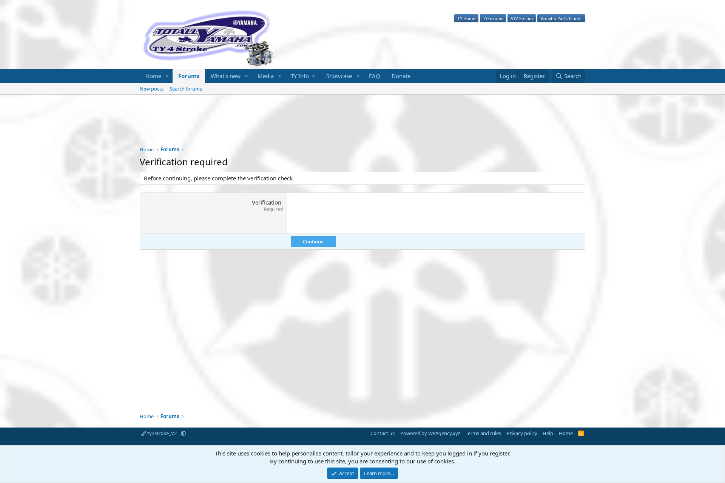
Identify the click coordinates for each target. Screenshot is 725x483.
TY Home (466, 18)
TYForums (493, 18)
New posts (152, 88)
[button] (167, 76)
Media (266, 76)
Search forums (186, 88)
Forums (188, 76)
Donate (401, 76)
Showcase (339, 76)
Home (153, 76)
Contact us (382, 433)
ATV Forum (522, 18)
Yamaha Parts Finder (561, 18)
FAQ (374, 76)
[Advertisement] (362, 125)
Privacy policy (522, 433)
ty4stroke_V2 (162, 433)
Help (548, 433)
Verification (266, 202)
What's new (226, 76)
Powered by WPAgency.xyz (430, 433)
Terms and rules (483, 433)
